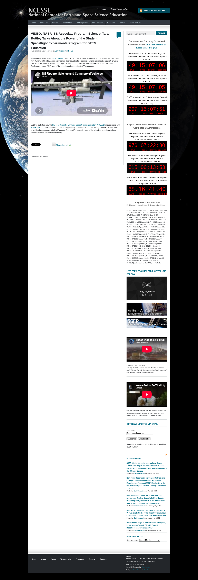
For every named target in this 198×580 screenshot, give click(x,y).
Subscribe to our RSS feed (154, 10)
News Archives (132, 540)
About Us (44, 23)
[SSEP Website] (147, 328)
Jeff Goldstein (60, 51)
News (55, 23)
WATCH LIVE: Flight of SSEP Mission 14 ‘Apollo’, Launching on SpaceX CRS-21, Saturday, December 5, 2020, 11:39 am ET (146, 525)
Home (33, 23)
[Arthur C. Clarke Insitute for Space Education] (147, 315)
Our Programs (82, 23)
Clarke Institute (135, 23)
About (43, 559)
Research (111, 23)
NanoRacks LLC (37, 128)
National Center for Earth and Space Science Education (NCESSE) (78, 125)
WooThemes (148, 570)
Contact (122, 23)
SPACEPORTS (58, 58)
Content (92, 559)
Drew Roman (146, 567)
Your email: (131, 430)
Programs (80, 559)
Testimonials (67, 23)
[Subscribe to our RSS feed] (166, 455)
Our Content (97, 23)
